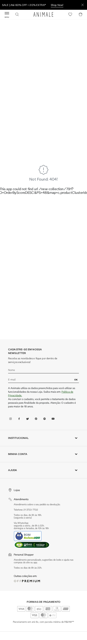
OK (76, 379)
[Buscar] (17, 14)
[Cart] (80, 14)
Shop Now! (57, 4)
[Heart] (70, 14)
